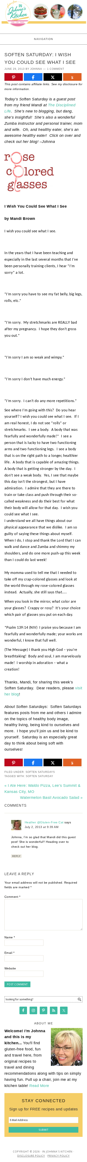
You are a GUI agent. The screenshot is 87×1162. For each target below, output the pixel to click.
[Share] (33, 77)
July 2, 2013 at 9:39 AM (42, 827)
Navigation (43, 39)
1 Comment (55, 68)
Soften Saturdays (40, 772)
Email (9, 952)
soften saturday (39, 776)
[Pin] (14, 77)
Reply (16, 856)
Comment (12, 896)
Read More (39, 1086)
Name (9, 937)
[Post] (53, 77)
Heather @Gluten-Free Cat (44, 822)
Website (10, 968)
